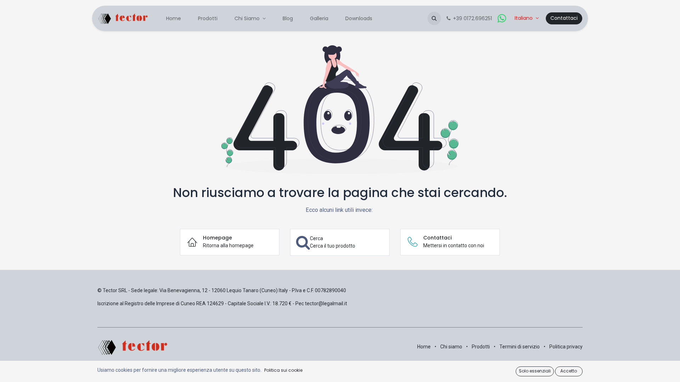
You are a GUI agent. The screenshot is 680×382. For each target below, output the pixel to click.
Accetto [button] (568, 371)
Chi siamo (451, 346)
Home (424, 346)
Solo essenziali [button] (535, 371)
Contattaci (564, 18)
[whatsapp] (502, 18)
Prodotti (481, 346)
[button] (434, 18)
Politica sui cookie (283, 370)
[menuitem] (173, 18)
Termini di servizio (519, 346)
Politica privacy (566, 346)
